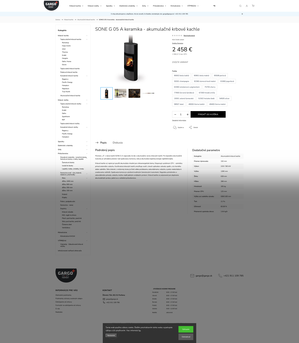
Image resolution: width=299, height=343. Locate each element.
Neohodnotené (189, 35)
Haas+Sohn (66, 46)
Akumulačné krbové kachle (70, 95)
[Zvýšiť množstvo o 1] (187, 114)
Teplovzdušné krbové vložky (70, 104)
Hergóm (65, 58)
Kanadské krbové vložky (69, 127)
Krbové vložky (63, 100)
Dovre (64, 65)
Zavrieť (235, 135)
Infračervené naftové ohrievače (70, 251)
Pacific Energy (67, 82)
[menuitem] (76, 6)
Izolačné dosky (67, 166)
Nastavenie (111, 335)
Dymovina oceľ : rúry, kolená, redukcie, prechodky (70, 174)
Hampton (65, 85)
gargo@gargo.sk (204, 275)
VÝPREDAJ (62, 241)
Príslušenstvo (63, 153)
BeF (63, 120)
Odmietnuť (186, 337)
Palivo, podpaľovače (67, 201)
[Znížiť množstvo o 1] (175, 114)
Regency (65, 79)
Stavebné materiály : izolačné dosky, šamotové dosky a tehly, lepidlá (73, 158)
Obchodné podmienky (63, 295)
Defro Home (66, 61)
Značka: (177, 43)
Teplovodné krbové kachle (70, 68)
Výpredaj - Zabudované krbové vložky (71, 245)
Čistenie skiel (67, 224)
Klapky (64, 197)
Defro (64, 113)
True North (66, 92)
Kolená (64, 194)
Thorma (65, 52)
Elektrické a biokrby (65, 145)
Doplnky (63, 208)
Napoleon (65, 88)
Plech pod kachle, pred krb (72, 218)
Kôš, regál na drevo (69, 215)
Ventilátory (66, 228)
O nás (57, 309)
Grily (59, 149)
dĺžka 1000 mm (67, 181)
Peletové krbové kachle (68, 72)
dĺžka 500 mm (67, 184)
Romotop (65, 43)
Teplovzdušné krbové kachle (70, 39)
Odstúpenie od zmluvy (63, 302)
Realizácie (58, 312)
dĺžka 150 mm (67, 190)
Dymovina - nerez (66, 205)
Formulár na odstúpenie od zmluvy (68, 305)
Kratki (64, 55)
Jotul (64, 49)
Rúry (63, 178)
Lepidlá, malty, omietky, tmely (73, 169)
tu (140, 330)
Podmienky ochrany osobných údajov (68, 298)
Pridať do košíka (208, 114)
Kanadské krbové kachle (69, 76)
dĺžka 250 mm (67, 187)
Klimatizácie (62, 232)
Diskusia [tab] (118, 142)
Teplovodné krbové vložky (70, 123)
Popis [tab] (103, 142)
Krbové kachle (63, 35)
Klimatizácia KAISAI (67, 236)
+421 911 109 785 (234, 275)
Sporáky (61, 141)
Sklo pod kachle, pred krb (71, 221)
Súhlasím (185, 329)
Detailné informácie (179, 120)
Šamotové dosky (68, 162)
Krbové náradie (67, 212)
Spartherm (66, 116)
